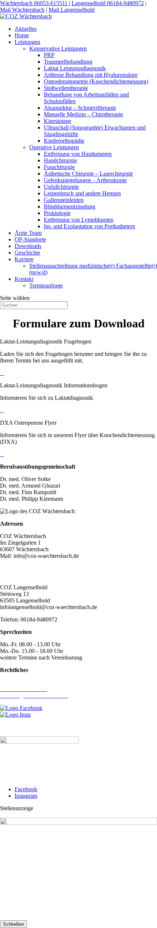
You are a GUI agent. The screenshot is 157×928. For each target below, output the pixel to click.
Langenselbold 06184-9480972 (108, 3)
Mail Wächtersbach (22, 10)
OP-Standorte (30, 239)
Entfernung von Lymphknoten (79, 220)
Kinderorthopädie (64, 141)
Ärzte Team (28, 233)
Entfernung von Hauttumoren (78, 154)
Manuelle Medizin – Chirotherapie (83, 114)
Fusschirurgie (59, 167)
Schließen (13, 924)
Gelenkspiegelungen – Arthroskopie (85, 180)
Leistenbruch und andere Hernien (82, 193)
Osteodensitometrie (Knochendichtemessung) (96, 81)
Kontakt (24, 279)
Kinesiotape (57, 121)
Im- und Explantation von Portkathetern (89, 226)
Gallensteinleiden (64, 200)
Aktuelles (26, 29)
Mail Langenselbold (72, 10)
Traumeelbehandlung (68, 62)
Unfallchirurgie (61, 187)
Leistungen (27, 42)
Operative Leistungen (54, 147)
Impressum (12, 682)
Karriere (24, 259)
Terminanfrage (46, 285)
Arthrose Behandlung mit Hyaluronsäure (91, 75)
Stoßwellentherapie (66, 88)
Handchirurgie (60, 160)
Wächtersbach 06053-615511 (34, 3)
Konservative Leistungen (58, 48)
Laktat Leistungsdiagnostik (75, 68)
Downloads (28, 246)
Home (22, 35)
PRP (49, 55)
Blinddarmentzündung (69, 206)
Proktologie (57, 213)
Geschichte (27, 252)
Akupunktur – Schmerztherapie (80, 108)
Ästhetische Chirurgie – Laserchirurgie (88, 173)
